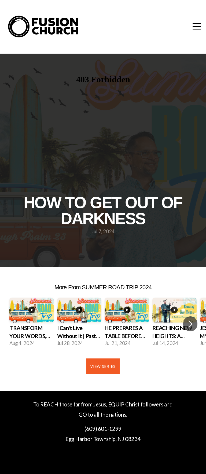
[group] (31, 324)
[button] (190, 324)
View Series (102, 366)
